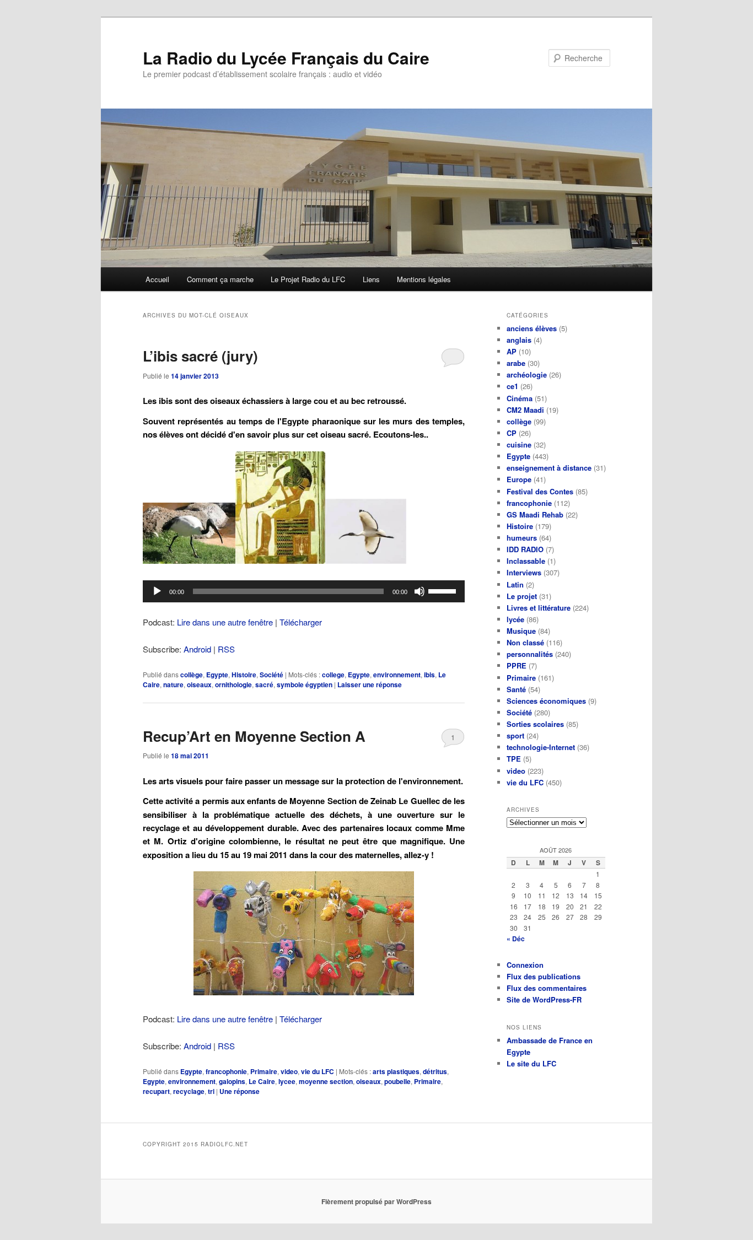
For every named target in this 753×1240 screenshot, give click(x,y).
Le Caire (262, 1081)
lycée (515, 619)
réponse (239, 1091)
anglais (519, 340)
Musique (521, 631)
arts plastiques (396, 1071)
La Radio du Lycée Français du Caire (286, 57)
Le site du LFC (531, 1063)
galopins (232, 1081)
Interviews (524, 572)
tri (211, 1091)
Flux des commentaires (547, 988)
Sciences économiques (546, 701)
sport (515, 735)
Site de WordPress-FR (544, 999)
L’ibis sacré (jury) (200, 356)
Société (271, 675)
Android (197, 649)
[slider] (443, 590)
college (333, 675)
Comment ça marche (220, 279)
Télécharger (300, 622)
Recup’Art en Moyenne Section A (254, 736)
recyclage (189, 1091)
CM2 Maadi (525, 410)
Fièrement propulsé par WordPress (376, 1201)
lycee (286, 1081)
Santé (516, 689)
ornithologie (233, 684)
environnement (397, 675)
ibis (429, 675)
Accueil (157, 279)
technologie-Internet (541, 747)
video (289, 1071)
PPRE (516, 665)
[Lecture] (157, 591)
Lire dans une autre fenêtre (225, 622)
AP (512, 351)
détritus (435, 1071)
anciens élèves (532, 328)
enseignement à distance (549, 467)
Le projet (522, 596)
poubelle (397, 1081)
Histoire (244, 675)
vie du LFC (317, 1071)
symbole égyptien (304, 684)
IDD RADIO (525, 549)
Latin (515, 584)
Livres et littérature (539, 607)
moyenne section (326, 1081)
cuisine (519, 444)
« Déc (516, 939)
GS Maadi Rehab (535, 514)
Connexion (525, 964)
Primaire (263, 1071)
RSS (226, 649)
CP (512, 433)
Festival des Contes (540, 491)
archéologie (527, 374)
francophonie (226, 1071)
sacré (264, 684)
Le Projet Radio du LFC (308, 279)
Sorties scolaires (535, 724)
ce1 (512, 386)
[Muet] (419, 591)
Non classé (525, 642)
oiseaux (199, 684)
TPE (514, 758)
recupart (156, 1091)
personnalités (530, 654)
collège (191, 675)
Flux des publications (543, 976)
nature (173, 684)
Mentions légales (424, 279)
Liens (371, 279)
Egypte (217, 675)
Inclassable (526, 561)
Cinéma (520, 398)
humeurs (522, 537)
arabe (516, 363)
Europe (519, 479)
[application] (304, 591)
